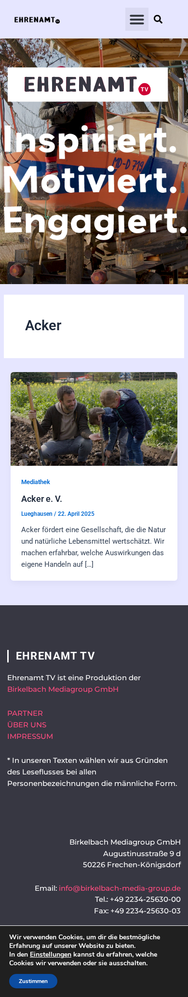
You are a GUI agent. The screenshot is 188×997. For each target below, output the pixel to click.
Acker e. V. (41, 499)
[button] (136, 19)
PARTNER (25, 713)
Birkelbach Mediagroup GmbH (63, 689)
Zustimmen (33, 981)
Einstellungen (50, 954)
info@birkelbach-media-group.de (120, 888)
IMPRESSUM (30, 736)
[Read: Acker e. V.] (94, 418)
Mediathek (35, 482)
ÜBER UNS (26, 725)
